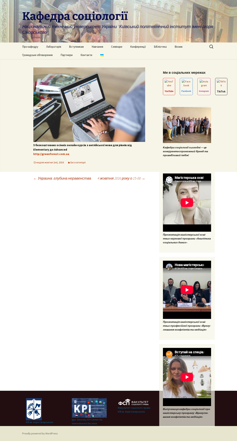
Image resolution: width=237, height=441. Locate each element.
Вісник (179, 46)
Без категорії (78, 162)
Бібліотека (160, 46)
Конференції (138, 46)
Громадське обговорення (37, 55)
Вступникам (76, 46)
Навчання (97, 46)
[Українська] (101, 55)
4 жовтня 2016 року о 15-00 (121, 178)
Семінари (116, 46)
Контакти (86, 55)
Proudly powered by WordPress (40, 433)
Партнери (67, 55)
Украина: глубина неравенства (62, 178)
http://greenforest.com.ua (51, 154)
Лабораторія (53, 46)
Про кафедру (30, 46)
